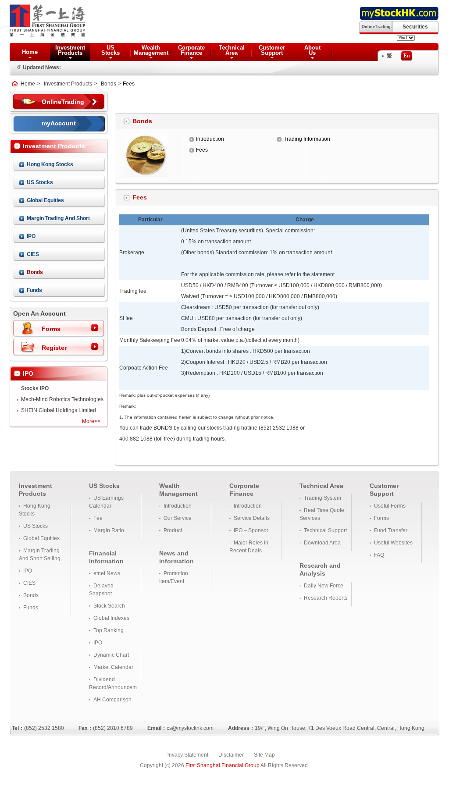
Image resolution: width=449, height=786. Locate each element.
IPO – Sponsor (251, 530)
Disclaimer (231, 755)
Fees (202, 150)
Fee (98, 518)
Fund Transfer (390, 530)
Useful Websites (393, 543)
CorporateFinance (191, 50)
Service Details (252, 518)
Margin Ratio (108, 530)
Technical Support (325, 530)
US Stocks (40, 182)
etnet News (106, 573)
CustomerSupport (272, 50)
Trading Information (307, 139)
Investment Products (68, 84)
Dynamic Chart (111, 655)
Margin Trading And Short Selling (58, 220)
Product (173, 530)
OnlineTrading (63, 101)
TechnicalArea (232, 50)
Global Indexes (111, 618)
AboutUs (312, 50)
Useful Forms (390, 506)
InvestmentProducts (70, 50)
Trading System (322, 498)
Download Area (322, 543)
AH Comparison (112, 700)
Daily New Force (323, 586)
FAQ (379, 555)
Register (54, 347)
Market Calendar (113, 667)
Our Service (178, 518)
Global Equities (45, 200)
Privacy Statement (186, 755)
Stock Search (109, 606)
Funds (34, 290)
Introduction (210, 139)
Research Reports (325, 598)
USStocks (110, 50)
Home (30, 52)
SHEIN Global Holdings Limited (58, 410)
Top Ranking (108, 630)
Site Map (264, 755)
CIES (33, 254)
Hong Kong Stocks (50, 164)
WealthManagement (151, 50)
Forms (51, 328)
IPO (31, 236)
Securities (415, 27)
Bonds (108, 84)
